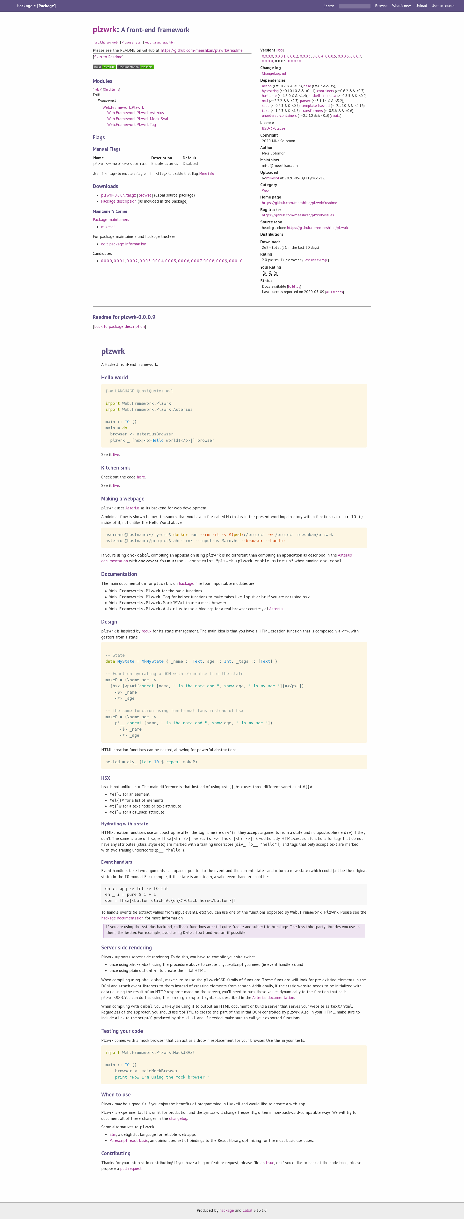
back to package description (119, 326)
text (265, 110)
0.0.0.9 (221, 261)
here (141, 477)
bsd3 (97, 42)
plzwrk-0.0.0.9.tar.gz (118, 195)
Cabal (247, 1210)
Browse (381, 5)
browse (145, 195)
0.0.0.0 (106, 261)
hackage (186, 583)
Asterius (132, 508)
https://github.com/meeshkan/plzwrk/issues (298, 215)
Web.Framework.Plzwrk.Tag (131, 124)
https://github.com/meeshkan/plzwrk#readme (202, 50)
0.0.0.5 (170, 261)
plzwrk (104, 29)
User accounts (443, 5)
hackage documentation (122, 918)
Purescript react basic (128, 1140)
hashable (269, 95)
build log (294, 287)
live (116, 454)
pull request (130, 1168)
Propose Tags (131, 42)
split (265, 105)
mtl (265, 100)
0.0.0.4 (157, 261)
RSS (280, 50)
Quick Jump (111, 90)
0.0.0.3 (145, 261)
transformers (312, 110)
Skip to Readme (108, 56)
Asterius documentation (273, 997)
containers (325, 90)
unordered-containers (279, 115)
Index (97, 90)
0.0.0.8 (208, 261)
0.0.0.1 (119, 261)
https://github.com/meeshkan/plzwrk (317, 227)
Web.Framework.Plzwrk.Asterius (135, 112)
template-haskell (315, 105)
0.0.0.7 (196, 261)
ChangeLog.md (274, 73)
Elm (112, 1134)
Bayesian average (316, 260)
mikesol (108, 226)
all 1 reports (334, 292)
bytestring (270, 90)
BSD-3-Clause (273, 128)
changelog (178, 1118)
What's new (401, 5)
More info (206, 173)
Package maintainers (111, 219)
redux (146, 631)
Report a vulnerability (159, 42)
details (335, 116)
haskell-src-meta (322, 95)
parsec (305, 100)
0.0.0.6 (183, 261)
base (307, 85)
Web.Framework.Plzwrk (123, 107)
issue (270, 1162)
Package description (119, 201)
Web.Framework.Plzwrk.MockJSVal (137, 118)
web (114, 42)
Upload (421, 5)
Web (265, 190)
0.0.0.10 (235, 261)
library (106, 42)
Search (329, 5)
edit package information (123, 244)
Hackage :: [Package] (36, 6)
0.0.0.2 (132, 261)
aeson (267, 85)
